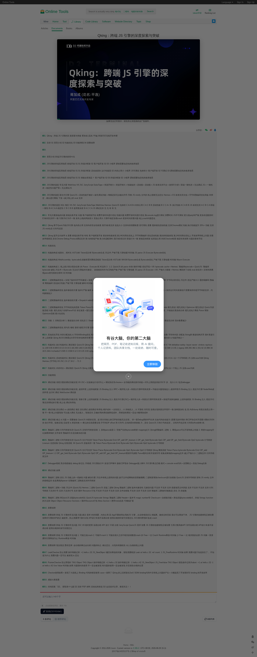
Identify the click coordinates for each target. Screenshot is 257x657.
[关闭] (128, 376)
